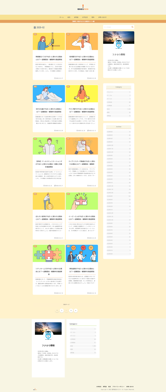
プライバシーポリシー (118, 386)
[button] (131, 27)
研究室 (105, 386)
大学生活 (98, 386)
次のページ (66, 304)
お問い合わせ (130, 386)
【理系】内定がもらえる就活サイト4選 (83, 21)
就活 (109, 386)
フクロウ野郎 (118, 54)
